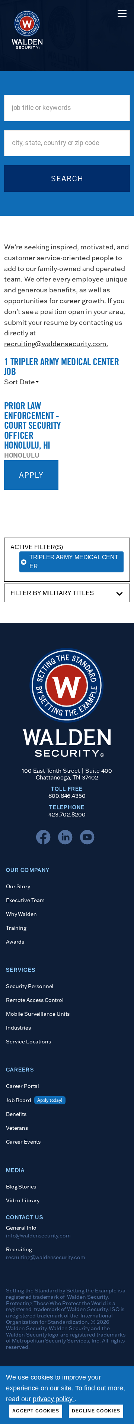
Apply (31, 475)
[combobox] (67, 108)
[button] (120, 13)
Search (67, 178)
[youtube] (89, 839)
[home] (25, 13)
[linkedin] (67, 839)
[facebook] (45, 839)
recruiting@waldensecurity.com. (56, 343)
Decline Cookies (96, 1411)
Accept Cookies (35, 1411)
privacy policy (54, 1399)
